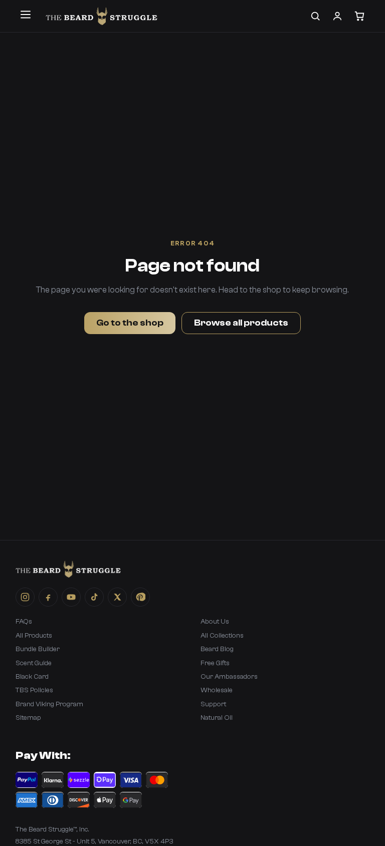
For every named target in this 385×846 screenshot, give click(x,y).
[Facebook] (48, 597)
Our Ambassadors (229, 677)
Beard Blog (217, 649)
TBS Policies (34, 690)
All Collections (222, 636)
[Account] (337, 16)
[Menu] (26, 15)
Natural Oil (217, 718)
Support (213, 704)
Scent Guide (34, 663)
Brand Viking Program (49, 704)
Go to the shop (129, 323)
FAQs (24, 622)
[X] (117, 597)
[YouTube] (71, 597)
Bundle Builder (38, 649)
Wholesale (217, 690)
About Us (215, 622)
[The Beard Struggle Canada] (101, 16)
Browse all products (241, 323)
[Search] (315, 16)
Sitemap (28, 718)
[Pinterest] (140, 597)
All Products (34, 636)
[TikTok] (94, 597)
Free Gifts (215, 663)
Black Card (32, 677)
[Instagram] (25, 597)
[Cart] (359, 16)
